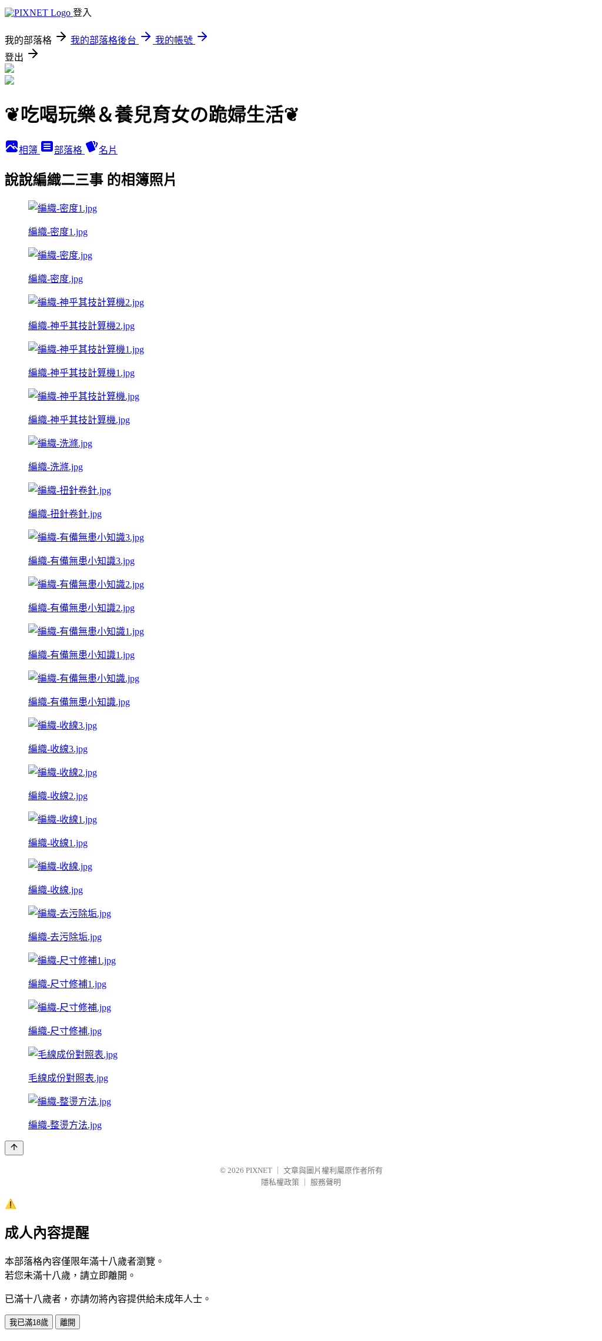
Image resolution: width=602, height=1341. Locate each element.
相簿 (29, 150)
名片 (108, 150)
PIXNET (259, 1170)
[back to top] (14, 1148)
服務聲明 (325, 1182)
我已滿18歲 (28, 1322)
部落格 (69, 150)
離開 (67, 1322)
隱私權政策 (280, 1182)
